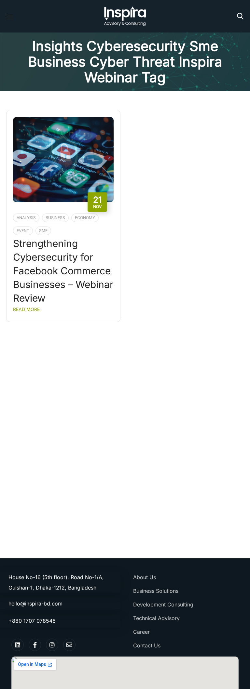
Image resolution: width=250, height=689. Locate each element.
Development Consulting (163, 604)
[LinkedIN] (17, 645)
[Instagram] (52, 645)
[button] (240, 16)
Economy (85, 217)
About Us (144, 577)
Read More (26, 309)
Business (55, 217)
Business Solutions (155, 591)
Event (23, 230)
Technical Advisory (156, 618)
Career (141, 632)
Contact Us (146, 645)
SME (43, 230)
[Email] (69, 645)
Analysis (26, 217)
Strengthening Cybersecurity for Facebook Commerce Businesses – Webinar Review (63, 271)
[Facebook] (35, 645)
